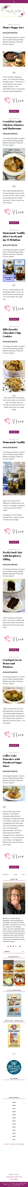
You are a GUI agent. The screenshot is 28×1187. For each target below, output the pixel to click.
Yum (14, 72)
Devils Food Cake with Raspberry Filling (12, 556)
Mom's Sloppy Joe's (13, 27)
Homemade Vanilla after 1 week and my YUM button (14, 236)
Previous (6, 874)
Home (15, 874)
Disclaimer (14, 1179)
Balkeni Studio (19, 1184)
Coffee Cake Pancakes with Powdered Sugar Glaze (12, 761)
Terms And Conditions (14, 1177)
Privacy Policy (14, 1174)
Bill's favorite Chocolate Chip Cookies (12, 333)
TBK (19, 1185)
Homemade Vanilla (14, 442)
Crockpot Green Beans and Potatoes (12, 663)
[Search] (23, 951)
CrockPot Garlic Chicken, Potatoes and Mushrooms (13, 125)
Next (23, 874)
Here (7, 515)
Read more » (14, 111)
